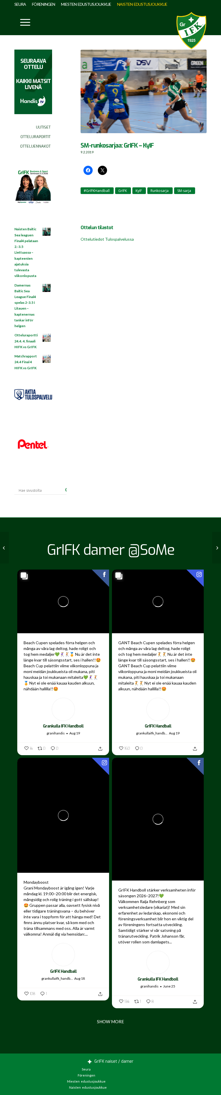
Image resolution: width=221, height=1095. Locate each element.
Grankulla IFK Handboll (63, 726)
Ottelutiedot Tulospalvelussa (107, 239)
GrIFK (122, 190)
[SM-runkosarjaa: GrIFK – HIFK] (216, 547)
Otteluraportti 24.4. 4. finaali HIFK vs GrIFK (26, 341)
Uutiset (43, 127)
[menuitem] (21, 4)
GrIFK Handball (158, 726)
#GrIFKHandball (97, 190)
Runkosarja (159, 190)
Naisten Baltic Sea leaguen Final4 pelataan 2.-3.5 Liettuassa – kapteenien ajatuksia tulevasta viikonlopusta (26, 252)
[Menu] (22, 22)
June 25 (169, 986)
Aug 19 (74, 733)
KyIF (139, 190)
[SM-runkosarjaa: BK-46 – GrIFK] (4, 547)
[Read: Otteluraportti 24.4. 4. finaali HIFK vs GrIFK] (47, 338)
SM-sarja (184, 190)
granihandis (56, 733)
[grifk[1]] (191, 30)
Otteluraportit (35, 136)
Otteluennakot (35, 146)
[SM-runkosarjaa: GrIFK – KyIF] (144, 94)
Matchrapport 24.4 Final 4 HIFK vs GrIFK (25, 362)
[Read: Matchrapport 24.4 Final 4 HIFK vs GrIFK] (47, 359)
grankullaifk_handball (152, 733)
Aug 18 (79, 978)
